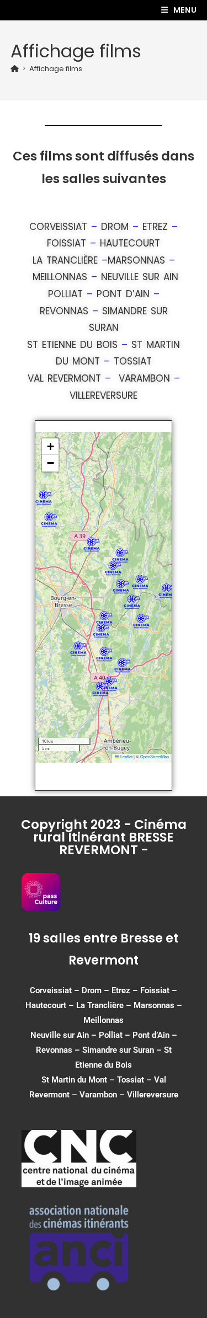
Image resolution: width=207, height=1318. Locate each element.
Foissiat (66, 243)
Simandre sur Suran (118, 1050)
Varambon (144, 378)
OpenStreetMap (154, 756)
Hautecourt (130, 243)
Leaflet (125, 756)
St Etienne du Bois (72, 344)
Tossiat (133, 361)
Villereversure (103, 395)
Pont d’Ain (123, 294)
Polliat (65, 294)
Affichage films (55, 68)
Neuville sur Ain (139, 276)
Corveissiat (58, 226)
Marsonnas (136, 260)
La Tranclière (65, 260)
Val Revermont (64, 378)
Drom (115, 226)
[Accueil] (14, 68)
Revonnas (64, 311)
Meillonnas (60, 276)
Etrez (155, 226)
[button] (121, 586)
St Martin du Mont (74, 1080)
